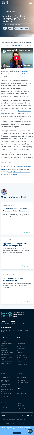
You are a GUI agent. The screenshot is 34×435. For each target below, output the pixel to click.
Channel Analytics (23, 364)
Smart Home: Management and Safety (7, 343)
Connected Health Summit (7, 390)
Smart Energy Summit (5, 385)
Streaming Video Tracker (21, 28)
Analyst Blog (21, 380)
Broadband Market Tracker (23, 360)
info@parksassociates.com (19, 324)
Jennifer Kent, (8, 24)
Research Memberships (21, 342)
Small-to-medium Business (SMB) (6, 362)
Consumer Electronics (4, 349)
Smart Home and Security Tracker (22, 356)
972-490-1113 (5, 324)
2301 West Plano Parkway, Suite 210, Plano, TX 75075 (15, 331)
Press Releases (21, 377)
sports (10, 28)
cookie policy (17, 430)
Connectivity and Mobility (6, 358)
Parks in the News (22, 382)
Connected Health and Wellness (7, 353)
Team (19, 403)
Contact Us (21, 406)
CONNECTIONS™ (6, 377)
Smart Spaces (5, 396)
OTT (5, 28)
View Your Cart (21, 393)
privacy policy (27, 428)
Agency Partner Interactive (22, 423)
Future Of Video (6, 393)
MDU (2, 366)
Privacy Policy (22, 408)
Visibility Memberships (21, 347)
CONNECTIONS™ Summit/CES (6, 381)
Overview (4, 407)
